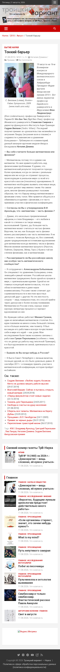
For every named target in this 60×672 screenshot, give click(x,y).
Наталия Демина (26, 431)
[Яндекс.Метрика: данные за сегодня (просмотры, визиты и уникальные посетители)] (27, 631)
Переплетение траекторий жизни (23, 423)
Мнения (47, 496)
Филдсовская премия (14, 434)
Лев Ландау (11, 431)
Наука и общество (36, 482)
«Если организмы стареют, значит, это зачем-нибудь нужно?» (35, 523)
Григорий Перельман (45, 428)
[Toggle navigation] (6, 28)
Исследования (35, 496)
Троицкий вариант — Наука (37, 660)
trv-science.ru (36, 466)
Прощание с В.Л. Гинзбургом (21, 417)
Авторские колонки (28, 611)
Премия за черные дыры (19, 420)
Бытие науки (11, 47)
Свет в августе (27, 614)
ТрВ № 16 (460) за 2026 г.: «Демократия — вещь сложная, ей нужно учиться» (36, 458)
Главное (22, 482)
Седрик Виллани (43, 431)
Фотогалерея (24, 563)
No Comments (25, 60)
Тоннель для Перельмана (20, 402)
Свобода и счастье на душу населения (26, 405)
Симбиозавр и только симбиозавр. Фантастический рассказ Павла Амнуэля (34, 598)
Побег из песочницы (31, 566)
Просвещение (34, 517)
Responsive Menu (55, 2)
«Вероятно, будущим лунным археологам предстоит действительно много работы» (36, 504)
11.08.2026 (23, 466)
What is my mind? (28, 537)
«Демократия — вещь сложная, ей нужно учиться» (36, 487)
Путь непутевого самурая (34, 550)
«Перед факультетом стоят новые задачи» (29, 396)
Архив (21, 452)
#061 (12, 428)
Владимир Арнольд (25, 428)
